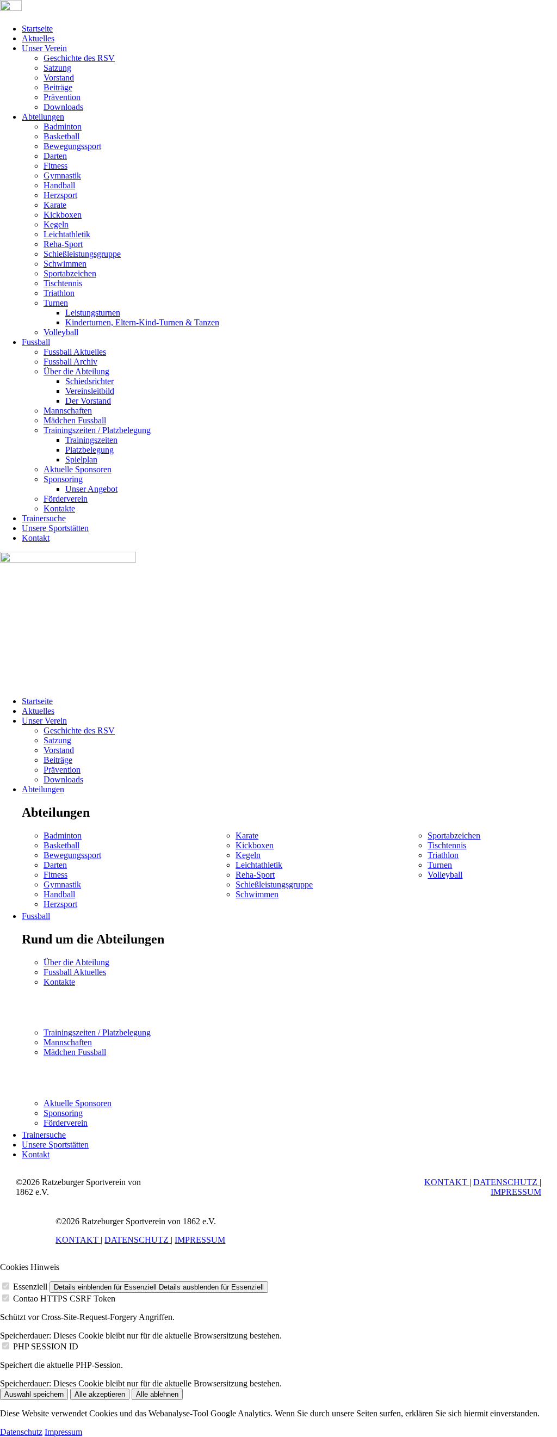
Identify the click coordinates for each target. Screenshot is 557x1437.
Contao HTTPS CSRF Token (64, 1298)
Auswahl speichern (34, 1394)
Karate (55, 204)
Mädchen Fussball (75, 420)
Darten (55, 156)
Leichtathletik (67, 234)
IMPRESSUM (516, 1192)
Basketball (61, 136)
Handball (59, 185)
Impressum (63, 1431)
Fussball (36, 342)
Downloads (63, 107)
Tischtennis (63, 283)
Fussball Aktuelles (75, 351)
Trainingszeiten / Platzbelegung (97, 430)
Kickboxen (63, 214)
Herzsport (60, 195)
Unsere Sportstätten (55, 528)
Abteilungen (43, 116)
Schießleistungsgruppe (82, 253)
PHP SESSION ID (45, 1346)
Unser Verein (44, 48)
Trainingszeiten (91, 440)
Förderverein (66, 498)
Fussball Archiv (70, 361)
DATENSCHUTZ (506, 1182)
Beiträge (58, 87)
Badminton (63, 126)
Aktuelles (38, 38)
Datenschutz (21, 1431)
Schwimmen (65, 263)
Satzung (57, 67)
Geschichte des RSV (79, 58)
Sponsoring (63, 479)
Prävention (62, 97)
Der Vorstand (88, 400)
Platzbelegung (89, 449)
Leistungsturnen (92, 312)
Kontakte (59, 508)
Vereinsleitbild (89, 391)
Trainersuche (44, 518)
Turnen (56, 302)
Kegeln (56, 224)
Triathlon (59, 293)
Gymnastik (62, 175)
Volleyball (61, 332)
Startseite (37, 28)
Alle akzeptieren (100, 1394)
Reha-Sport (63, 244)
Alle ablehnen (157, 1394)
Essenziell (30, 1286)
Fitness (55, 165)
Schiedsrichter (89, 381)
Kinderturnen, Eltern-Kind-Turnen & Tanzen (142, 322)
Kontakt (35, 537)
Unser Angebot (91, 489)
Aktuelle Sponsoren (78, 469)
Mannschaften (68, 410)
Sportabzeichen (70, 273)
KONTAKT (446, 1182)
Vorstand (59, 77)
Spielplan (81, 459)
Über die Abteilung (76, 371)
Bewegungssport (72, 146)
